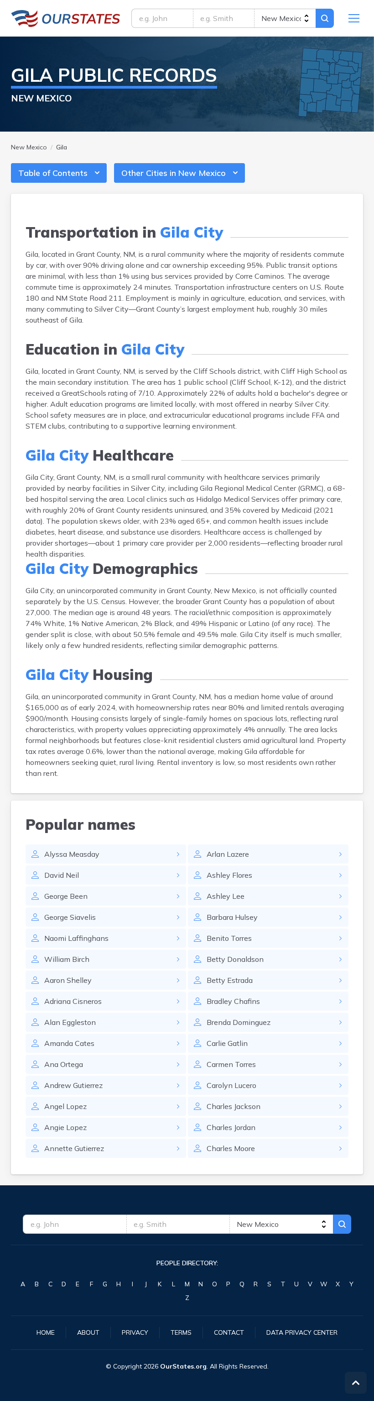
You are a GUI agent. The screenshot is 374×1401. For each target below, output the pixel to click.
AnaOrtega (63, 1064)
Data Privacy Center (302, 1332)
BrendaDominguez (238, 1022)
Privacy (135, 1332)
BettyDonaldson (235, 959)
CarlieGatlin (227, 1043)
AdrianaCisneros (73, 1001)
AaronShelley (68, 980)
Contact (229, 1332)
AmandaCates (69, 1043)
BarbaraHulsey (232, 917)
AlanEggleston (70, 1022)
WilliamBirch (66, 959)
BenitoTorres (229, 938)
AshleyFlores (229, 875)
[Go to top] (356, 1383)
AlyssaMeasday (71, 854)
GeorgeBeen (66, 896)
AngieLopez (65, 1127)
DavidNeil (61, 875)
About (88, 1332)
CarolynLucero (231, 1085)
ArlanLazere (228, 854)
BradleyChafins (233, 1001)
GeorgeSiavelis (70, 917)
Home (45, 1332)
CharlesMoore (231, 1148)
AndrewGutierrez (73, 1085)
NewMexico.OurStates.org (65, 18)
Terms (181, 1332)
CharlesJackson (233, 1106)
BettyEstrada (230, 980)
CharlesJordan (231, 1127)
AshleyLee (225, 896)
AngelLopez (65, 1106)
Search (325, 18)
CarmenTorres (231, 1064)
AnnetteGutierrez (74, 1148)
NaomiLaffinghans (76, 938)
